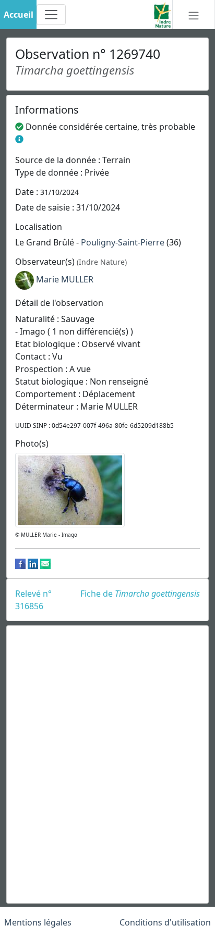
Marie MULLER (64, 280)
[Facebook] (20, 563)
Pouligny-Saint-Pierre (122, 242)
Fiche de (140, 593)
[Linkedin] (33, 563)
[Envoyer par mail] (45, 563)
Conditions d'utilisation (165, 922)
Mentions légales (37, 922)
